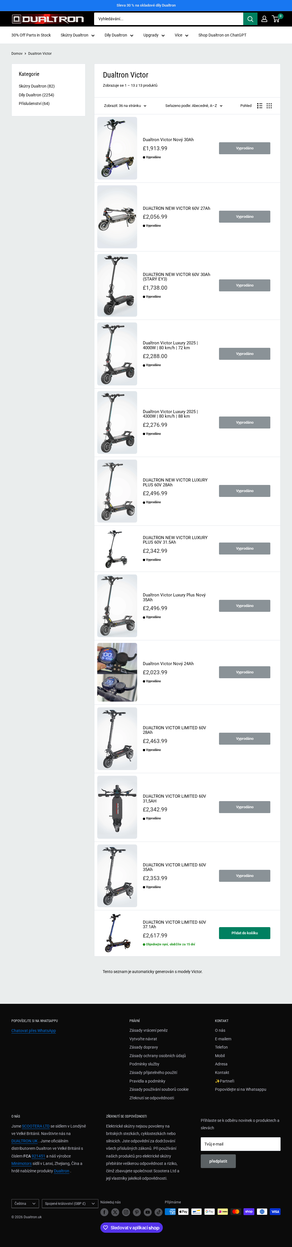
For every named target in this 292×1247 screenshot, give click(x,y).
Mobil (220, 1055)
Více (178, 35)
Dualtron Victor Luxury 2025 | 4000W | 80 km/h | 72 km (170, 345)
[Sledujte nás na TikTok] (159, 1212)
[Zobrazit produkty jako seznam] (259, 105)
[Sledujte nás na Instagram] (126, 1212)
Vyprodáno (245, 148)
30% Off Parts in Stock (31, 35)
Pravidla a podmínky (147, 1081)
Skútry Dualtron (74, 35)
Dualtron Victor (40, 54)
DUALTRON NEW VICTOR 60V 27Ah (176, 208)
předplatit (218, 1161)
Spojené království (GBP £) (65, 1204)
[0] (275, 18)
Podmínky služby (144, 1064)
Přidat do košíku (245, 933)
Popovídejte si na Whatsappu (240, 1089)
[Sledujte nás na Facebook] (104, 1212)
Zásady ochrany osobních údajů (157, 1055)
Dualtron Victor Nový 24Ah (168, 663)
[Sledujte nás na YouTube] (148, 1212)
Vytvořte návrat (143, 1039)
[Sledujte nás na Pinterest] (137, 1212)
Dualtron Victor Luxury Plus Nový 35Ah (174, 597)
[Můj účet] (264, 19)
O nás (220, 1030)
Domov (17, 54)
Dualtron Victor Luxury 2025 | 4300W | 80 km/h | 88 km (170, 414)
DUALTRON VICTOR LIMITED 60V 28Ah (174, 730)
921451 (38, 1156)
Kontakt (222, 1072)
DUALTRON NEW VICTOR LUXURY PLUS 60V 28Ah (175, 482)
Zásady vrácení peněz (148, 1030)
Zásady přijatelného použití (153, 1072)
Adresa (221, 1064)
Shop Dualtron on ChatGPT (222, 35)
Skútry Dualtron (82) (37, 86)
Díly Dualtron (116, 35)
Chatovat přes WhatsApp (33, 1030)
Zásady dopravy (143, 1047)
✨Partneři (224, 1081)
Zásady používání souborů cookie (158, 1089)
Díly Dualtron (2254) (36, 95)
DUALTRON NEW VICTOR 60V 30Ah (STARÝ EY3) (176, 277)
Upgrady (151, 35)
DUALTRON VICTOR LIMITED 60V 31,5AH (174, 798)
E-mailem (223, 1039)
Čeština (20, 1204)
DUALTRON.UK (24, 1141)
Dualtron (61, 1171)
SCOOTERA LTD (36, 1126)
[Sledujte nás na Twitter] (115, 1212)
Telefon (221, 1047)
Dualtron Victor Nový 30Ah (168, 139)
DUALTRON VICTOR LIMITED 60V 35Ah (174, 867)
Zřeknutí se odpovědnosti (151, 1098)
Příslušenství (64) (34, 103)
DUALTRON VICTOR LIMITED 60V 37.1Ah (174, 924)
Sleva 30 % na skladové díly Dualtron (146, 5)
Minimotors (21, 1163)
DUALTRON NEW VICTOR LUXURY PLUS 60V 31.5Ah (175, 540)
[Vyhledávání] (250, 19)
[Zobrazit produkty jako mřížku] (269, 105)
